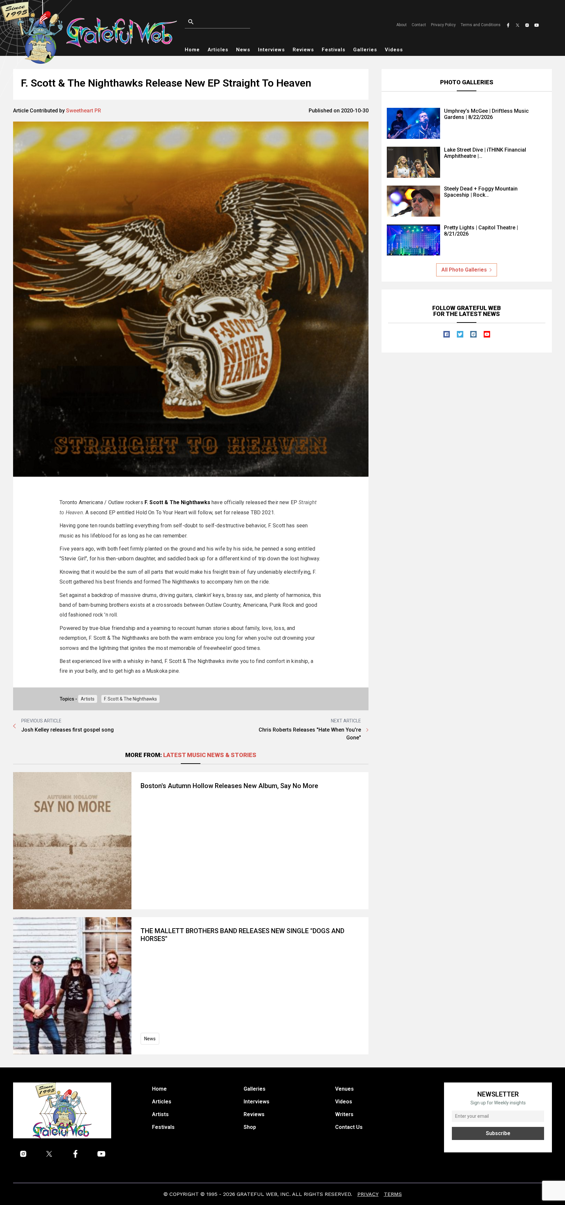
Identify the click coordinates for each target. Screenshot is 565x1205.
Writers (344, 1114)
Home (192, 50)
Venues (344, 1089)
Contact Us (349, 1127)
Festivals (333, 50)
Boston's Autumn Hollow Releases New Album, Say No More (229, 786)
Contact (419, 25)
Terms (393, 1194)
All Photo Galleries (464, 270)
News (243, 50)
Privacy (368, 1194)
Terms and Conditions (481, 25)
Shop (250, 1127)
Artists (87, 699)
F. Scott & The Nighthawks (130, 699)
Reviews (303, 50)
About (401, 25)
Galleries (365, 50)
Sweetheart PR (83, 110)
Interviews (271, 50)
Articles (218, 50)
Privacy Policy (443, 25)
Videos (394, 50)
